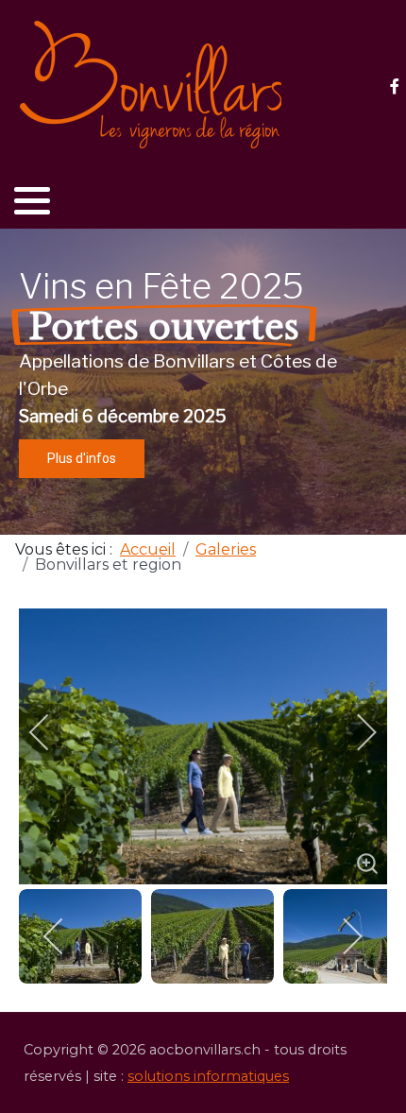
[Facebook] (394, 86)
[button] (32, 200)
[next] (354, 732)
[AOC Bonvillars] (151, 85)
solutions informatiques (208, 1076)
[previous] (52, 732)
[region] (203, 382)
